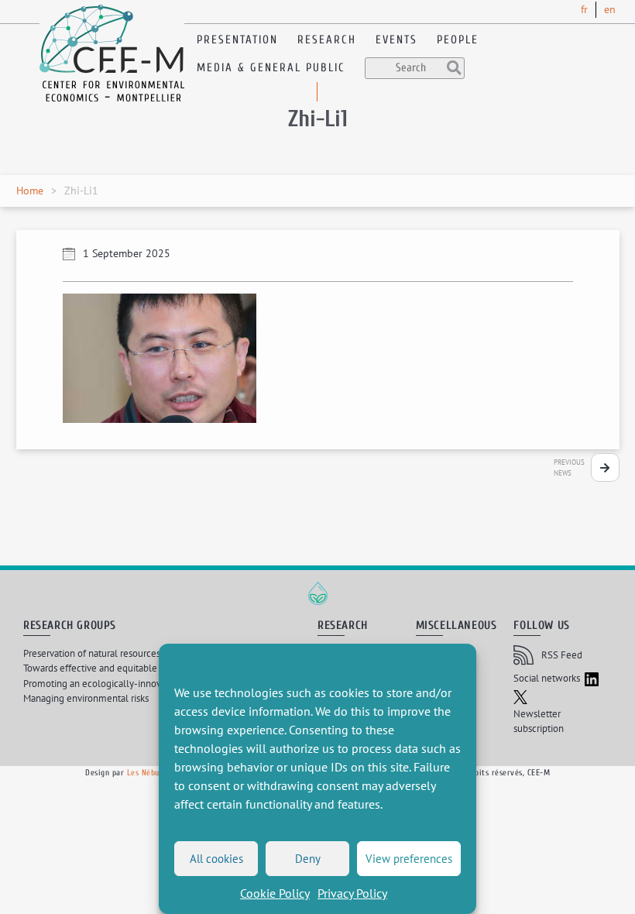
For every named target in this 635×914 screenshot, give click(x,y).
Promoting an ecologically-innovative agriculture (126, 683)
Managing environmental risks (86, 698)
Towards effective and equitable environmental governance (148, 668)
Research (326, 39)
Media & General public (271, 67)
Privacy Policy (352, 893)
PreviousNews (569, 467)
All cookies (216, 858)
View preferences (409, 858)
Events (396, 39)
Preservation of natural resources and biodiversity (125, 653)
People (458, 39)
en (610, 9)
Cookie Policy (275, 893)
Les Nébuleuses (154, 773)
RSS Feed (561, 654)
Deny (308, 858)
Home (29, 191)
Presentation (237, 39)
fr (584, 9)
